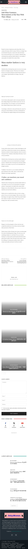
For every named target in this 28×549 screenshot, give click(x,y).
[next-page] (5, 373)
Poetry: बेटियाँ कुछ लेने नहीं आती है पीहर (18, 490)
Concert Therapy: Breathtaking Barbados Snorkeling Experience (22, 261)
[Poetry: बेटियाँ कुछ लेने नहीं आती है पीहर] (5, 490)
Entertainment (14, 365)
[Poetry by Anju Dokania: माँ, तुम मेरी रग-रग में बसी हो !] (14, 301)
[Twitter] (16, 535)
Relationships (13, 309)
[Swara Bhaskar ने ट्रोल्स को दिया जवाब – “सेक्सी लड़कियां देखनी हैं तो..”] (14, 357)
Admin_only (7, 19)
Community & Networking (16, 497)
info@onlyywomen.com (16, 531)
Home (2, 7)
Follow (14, 422)
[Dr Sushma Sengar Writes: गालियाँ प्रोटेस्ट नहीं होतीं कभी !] (14, 329)
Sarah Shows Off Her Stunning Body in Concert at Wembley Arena (7, 261)
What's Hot (14, 337)
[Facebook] (12, 535)
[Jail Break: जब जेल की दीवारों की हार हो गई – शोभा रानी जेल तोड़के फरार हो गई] (5, 499)
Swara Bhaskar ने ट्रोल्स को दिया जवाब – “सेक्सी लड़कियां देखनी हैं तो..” (14, 367)
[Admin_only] (2, 20)
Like (5, 422)
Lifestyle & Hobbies (9, 7)
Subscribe (22, 422)
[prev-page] (2, 373)
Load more (13, 505)
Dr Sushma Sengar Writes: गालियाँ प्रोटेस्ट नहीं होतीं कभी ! (17, 472)
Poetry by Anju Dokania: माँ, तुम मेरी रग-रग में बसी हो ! (14, 312)
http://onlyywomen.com (14, 279)
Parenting (16, 7)
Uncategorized (13, 489)
